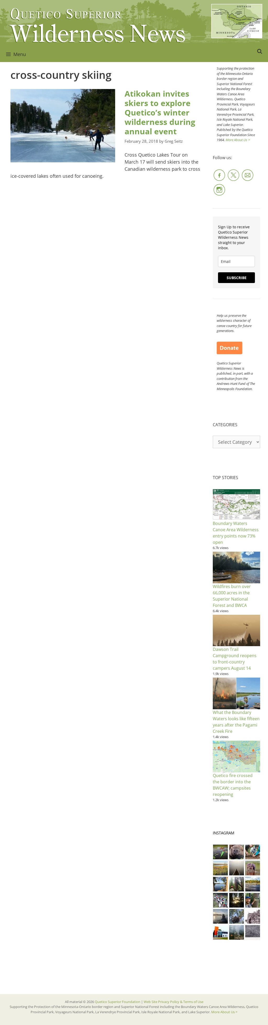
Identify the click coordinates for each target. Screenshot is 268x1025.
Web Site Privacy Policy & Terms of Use (173, 1001)
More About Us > (238, 139)
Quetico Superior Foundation (118, 1001)
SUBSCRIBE (237, 277)
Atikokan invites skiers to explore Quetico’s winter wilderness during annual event (160, 112)
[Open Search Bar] (260, 51)
